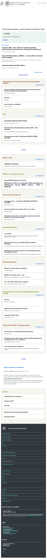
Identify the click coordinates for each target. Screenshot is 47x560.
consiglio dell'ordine (6, 434)
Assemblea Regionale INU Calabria (13, 65)
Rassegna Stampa (9, 417)
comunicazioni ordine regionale (8, 452)
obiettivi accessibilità (6, 501)
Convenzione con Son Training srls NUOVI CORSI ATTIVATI (20, 137)
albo (3, 442)
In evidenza (6, 45)
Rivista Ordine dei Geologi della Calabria (16, 412)
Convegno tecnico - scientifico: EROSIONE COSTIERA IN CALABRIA (21, 201)
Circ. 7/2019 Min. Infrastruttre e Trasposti (16, 282)
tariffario (4, 492)
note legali (4, 445)
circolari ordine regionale (7, 461)
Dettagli (5, 40)
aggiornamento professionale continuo (10, 495)
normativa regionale (6, 470)
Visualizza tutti (38, 72)
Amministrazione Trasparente (13, 396)
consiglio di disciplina (6, 437)
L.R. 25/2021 (7, 233)
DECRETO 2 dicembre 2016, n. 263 (14, 275)
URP (3, 476)
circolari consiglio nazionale (7, 464)
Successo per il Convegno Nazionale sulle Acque (18, 331)
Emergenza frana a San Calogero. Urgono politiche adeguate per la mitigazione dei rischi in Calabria (23, 338)
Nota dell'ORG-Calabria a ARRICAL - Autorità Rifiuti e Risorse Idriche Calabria (22, 56)
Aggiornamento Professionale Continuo (16, 308)
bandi (3, 458)
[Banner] (17, 6)
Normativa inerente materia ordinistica (15, 268)
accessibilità (4, 482)
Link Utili (6, 405)
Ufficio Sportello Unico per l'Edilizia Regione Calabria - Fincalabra (20, 243)
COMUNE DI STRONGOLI (11, 164)
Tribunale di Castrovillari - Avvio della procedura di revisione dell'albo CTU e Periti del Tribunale (22, 216)
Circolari (6, 97)
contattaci (4, 498)
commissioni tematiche (6, 440)
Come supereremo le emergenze (13, 346)
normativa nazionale (6, 473)
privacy (3, 479)
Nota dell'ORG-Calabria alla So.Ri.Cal (15, 180)
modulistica (4, 489)
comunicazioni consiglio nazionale (9, 455)
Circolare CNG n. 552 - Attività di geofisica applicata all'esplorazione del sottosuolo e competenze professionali (21, 48)
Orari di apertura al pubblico (12, 104)
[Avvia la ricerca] (45, 3)
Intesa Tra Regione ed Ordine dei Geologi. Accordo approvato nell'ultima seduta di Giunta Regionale (22, 90)
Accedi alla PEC (9, 401)
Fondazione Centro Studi (11, 315)
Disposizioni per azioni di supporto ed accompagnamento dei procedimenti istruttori (22, 251)
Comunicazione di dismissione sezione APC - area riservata (21, 128)
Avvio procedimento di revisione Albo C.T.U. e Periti (19, 209)
